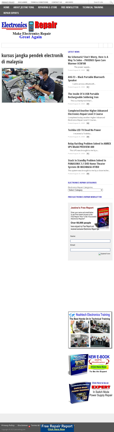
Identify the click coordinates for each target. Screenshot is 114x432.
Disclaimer (22, 2)
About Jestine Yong (24, 7)
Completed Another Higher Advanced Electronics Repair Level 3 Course (88, 112)
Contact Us (57, 2)
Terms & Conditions (39, 2)
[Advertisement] (90, 288)
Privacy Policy (8, 2)
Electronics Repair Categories (80, 187)
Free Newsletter (69, 7)
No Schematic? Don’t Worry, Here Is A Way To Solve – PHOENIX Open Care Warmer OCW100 (88, 60)
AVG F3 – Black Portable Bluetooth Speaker (86, 78)
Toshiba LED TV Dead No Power (84, 130)
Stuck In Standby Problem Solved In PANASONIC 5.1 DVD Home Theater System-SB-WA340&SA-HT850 (87, 164)
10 (88, 104)
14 (88, 123)
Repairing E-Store (47, 7)
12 (88, 70)
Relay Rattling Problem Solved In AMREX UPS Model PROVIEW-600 (89, 145)
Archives (69, 2)
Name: (73, 236)
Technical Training (93, 7)
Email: (72, 245)
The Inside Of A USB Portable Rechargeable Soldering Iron (83, 95)
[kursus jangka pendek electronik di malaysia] (32, 102)
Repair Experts (11, 13)
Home (6, 7)
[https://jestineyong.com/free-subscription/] (57, 428)
